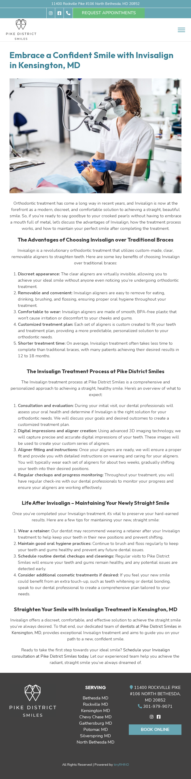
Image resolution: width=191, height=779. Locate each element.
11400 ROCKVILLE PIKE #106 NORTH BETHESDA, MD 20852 (155, 694)
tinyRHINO (121, 764)
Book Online (155, 729)
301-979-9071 (157, 706)
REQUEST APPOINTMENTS (109, 13)
